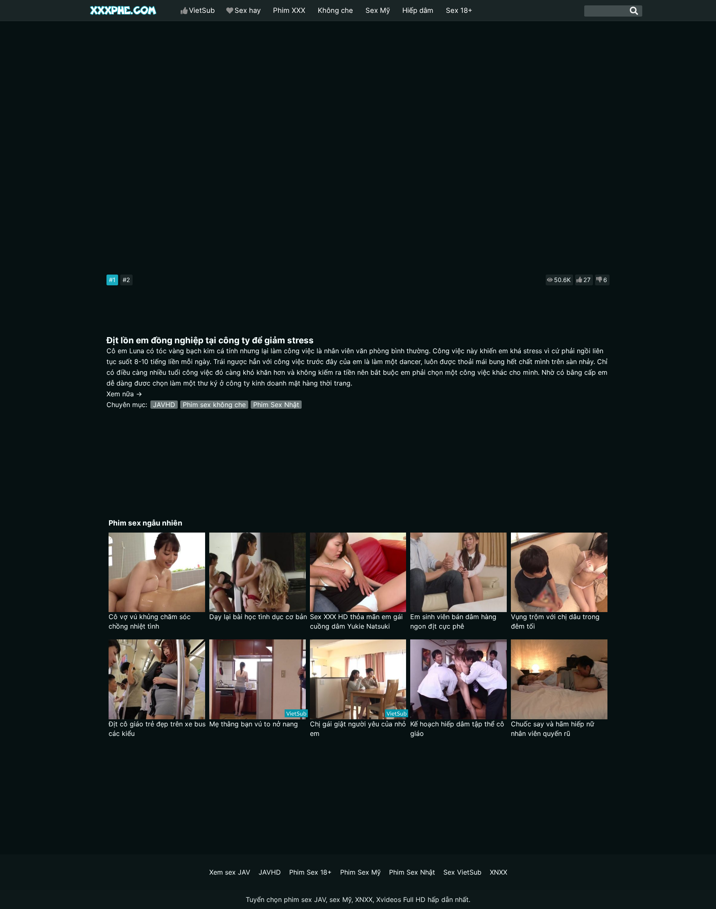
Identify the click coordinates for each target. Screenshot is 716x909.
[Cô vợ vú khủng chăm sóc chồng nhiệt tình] (156, 572)
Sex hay (248, 10)
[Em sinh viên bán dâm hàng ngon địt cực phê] (458, 572)
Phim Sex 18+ (310, 872)
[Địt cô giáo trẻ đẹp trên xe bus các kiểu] (156, 679)
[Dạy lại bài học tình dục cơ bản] (257, 572)
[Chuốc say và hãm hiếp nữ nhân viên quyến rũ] (559, 679)
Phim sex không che (214, 404)
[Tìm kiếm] (634, 11)
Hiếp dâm (417, 10)
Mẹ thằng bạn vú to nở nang (253, 724)
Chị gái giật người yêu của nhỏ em (358, 729)
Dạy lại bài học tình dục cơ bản (258, 616)
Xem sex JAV (229, 872)
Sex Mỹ (377, 10)
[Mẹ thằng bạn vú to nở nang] (257, 679)
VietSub (202, 10)
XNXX (498, 872)
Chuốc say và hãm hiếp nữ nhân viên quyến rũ (552, 729)
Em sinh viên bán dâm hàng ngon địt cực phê (453, 621)
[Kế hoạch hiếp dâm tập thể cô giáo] (458, 679)
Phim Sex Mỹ (360, 872)
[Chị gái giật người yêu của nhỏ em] (358, 679)
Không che (335, 10)
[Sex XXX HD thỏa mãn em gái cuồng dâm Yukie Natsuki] (358, 572)
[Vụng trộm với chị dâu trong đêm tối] (559, 572)
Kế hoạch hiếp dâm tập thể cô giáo (457, 729)
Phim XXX (289, 10)
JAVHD (164, 404)
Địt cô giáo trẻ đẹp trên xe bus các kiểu (157, 729)
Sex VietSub (462, 872)
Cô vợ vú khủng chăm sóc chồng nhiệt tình (150, 621)
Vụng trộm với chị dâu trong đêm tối (555, 621)
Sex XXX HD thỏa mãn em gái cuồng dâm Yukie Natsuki (356, 621)
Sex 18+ (459, 10)
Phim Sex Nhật (276, 404)
